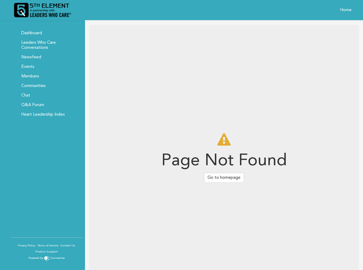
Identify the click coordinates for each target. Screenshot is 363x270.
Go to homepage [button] (224, 178)
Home (346, 10)
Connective (57, 258)
